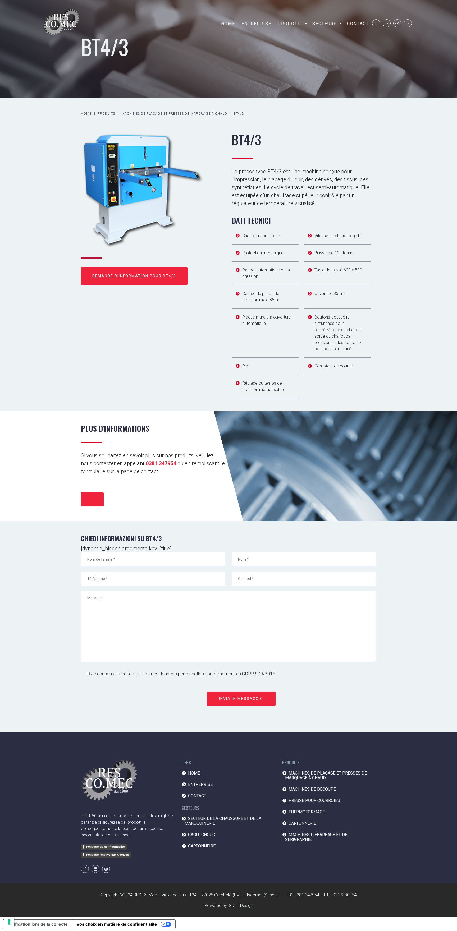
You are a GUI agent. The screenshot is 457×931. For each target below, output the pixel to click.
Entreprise (256, 23)
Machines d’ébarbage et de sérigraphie (316, 837)
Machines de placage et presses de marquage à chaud (174, 114)
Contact (358, 23)
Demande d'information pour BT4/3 (134, 276)
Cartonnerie (302, 823)
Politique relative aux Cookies (107, 854)
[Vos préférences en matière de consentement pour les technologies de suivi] (9, 922)
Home (228, 23)
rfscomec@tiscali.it (263, 894)
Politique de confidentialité (105, 847)
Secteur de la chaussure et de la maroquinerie (223, 821)
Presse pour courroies (314, 800)
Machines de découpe (312, 789)
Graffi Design (241, 905)
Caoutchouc (201, 834)
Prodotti (290, 23)
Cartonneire (202, 846)
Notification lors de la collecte (37, 924)
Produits (106, 114)
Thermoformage (307, 811)
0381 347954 (161, 463)
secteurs (324, 23)
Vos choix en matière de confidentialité (116, 924)
